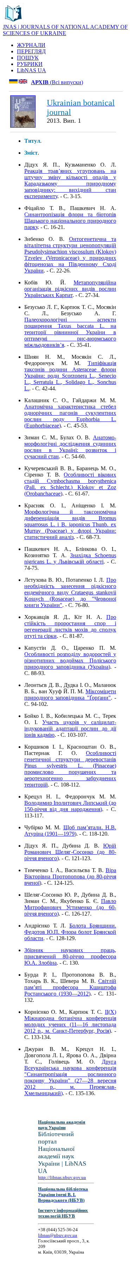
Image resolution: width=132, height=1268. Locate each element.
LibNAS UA (31, 70)
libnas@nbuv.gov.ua (57, 1235)
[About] (13, 22)
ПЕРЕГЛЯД (31, 51)
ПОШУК (28, 58)
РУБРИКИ (30, 64)
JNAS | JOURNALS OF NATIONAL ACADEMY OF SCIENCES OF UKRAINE (65, 30)
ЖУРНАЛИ (31, 45)
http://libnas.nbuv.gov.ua (62, 1177)
